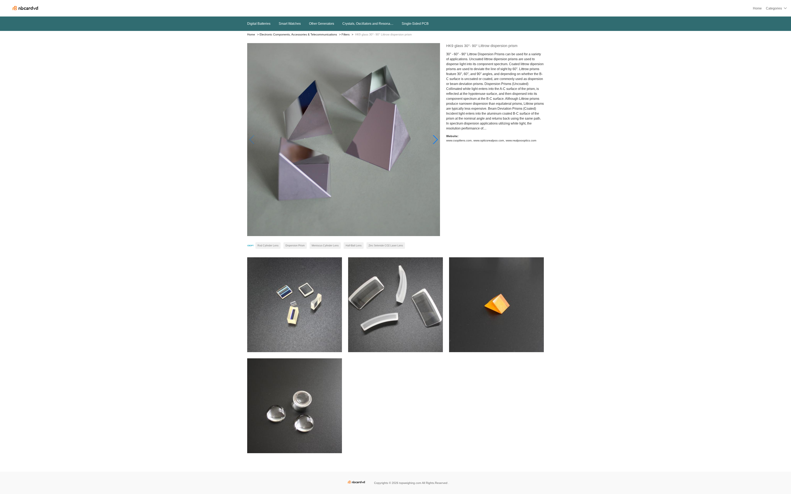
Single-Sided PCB (415, 23)
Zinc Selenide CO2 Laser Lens (386, 245)
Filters (346, 34)
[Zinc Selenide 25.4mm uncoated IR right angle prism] (496, 304)
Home (757, 8)
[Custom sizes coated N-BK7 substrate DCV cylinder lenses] (294, 304)
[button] (435, 139)
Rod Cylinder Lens (267, 245)
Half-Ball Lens (354, 245)
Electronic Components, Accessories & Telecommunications (298, 34)
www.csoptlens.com (459, 140)
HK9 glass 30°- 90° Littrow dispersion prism (481, 46)
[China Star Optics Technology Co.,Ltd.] (250, 245)
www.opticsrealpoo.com (488, 140)
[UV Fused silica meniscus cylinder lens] (395, 304)
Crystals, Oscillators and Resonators (367, 23)
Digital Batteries (258, 23)
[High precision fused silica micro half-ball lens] (294, 405)
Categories (774, 8)
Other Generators (321, 23)
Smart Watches (290, 23)
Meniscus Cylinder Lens (325, 245)
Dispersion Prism (295, 245)
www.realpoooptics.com (521, 140)
